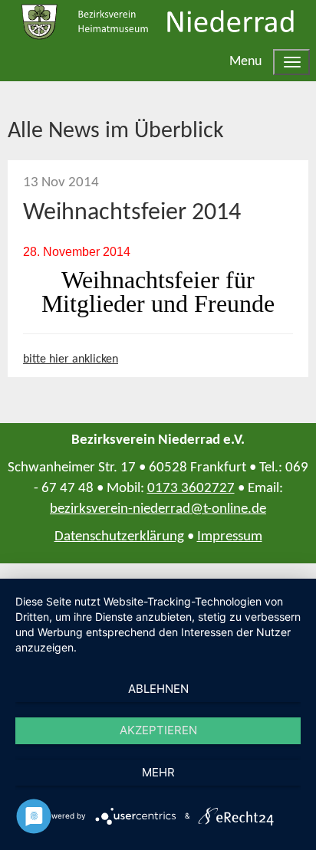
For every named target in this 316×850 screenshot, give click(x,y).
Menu (245, 61)
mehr (158, 772)
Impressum (229, 537)
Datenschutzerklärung (119, 537)
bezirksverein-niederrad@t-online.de (158, 509)
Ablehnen (158, 688)
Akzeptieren (158, 730)
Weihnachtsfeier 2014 (132, 213)
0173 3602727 (191, 488)
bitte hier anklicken (70, 359)
